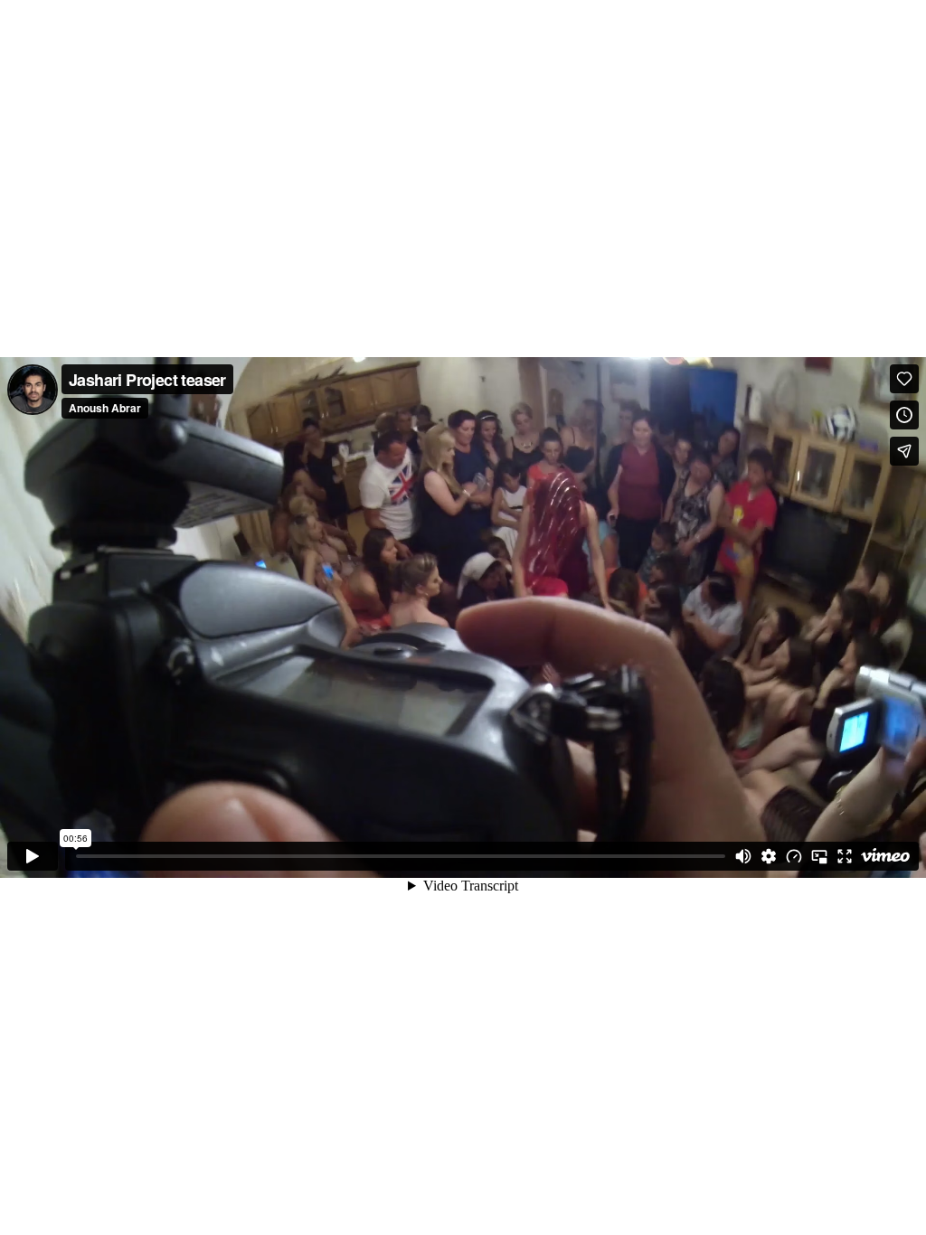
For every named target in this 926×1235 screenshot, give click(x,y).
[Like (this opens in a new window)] (904, 378)
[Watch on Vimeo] (885, 856)
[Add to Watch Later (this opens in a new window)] (904, 415)
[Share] (904, 451)
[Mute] (743, 856)
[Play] (32, 856)
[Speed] (794, 856)
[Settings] (769, 856)
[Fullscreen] (844, 856)
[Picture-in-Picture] (819, 856)
